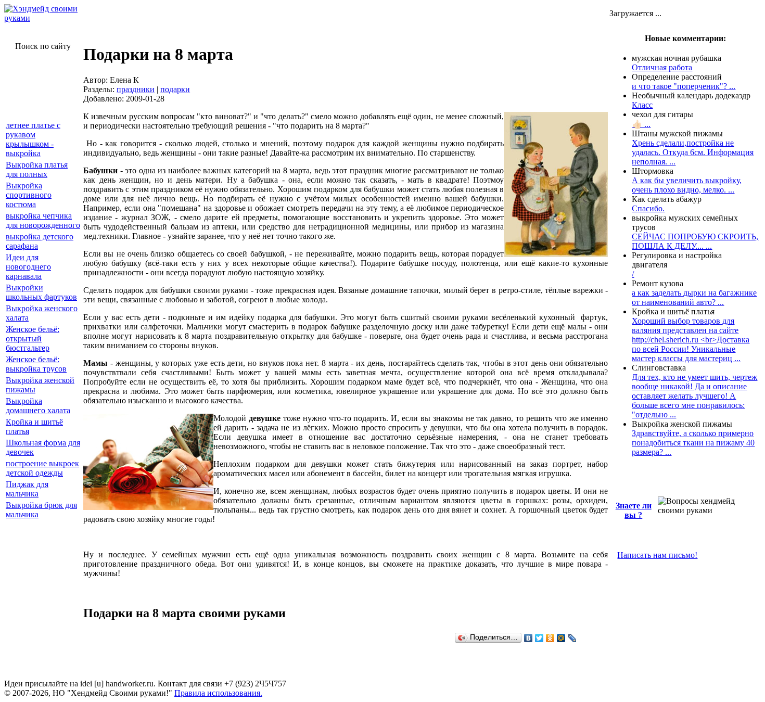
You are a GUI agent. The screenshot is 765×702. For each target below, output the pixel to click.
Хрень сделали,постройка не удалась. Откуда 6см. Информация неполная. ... (693, 152)
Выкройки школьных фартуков (41, 292)
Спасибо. (648, 208)
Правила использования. (218, 692)
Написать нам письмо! (657, 555)
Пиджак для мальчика (27, 489)
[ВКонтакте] (528, 638)
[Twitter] (539, 638)
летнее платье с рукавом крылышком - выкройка (33, 139)
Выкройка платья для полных (37, 169)
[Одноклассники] (550, 638)
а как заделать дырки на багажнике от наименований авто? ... (694, 297)
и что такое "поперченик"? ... (683, 86)
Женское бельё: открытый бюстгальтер (32, 338)
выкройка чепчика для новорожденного (43, 220)
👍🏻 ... (641, 124)
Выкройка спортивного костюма (29, 195)
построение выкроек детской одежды (42, 468)
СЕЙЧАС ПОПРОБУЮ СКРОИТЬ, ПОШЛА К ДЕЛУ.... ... (695, 241)
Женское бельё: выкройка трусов (36, 364)
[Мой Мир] (561, 638)
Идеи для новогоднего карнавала (28, 266)
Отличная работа (662, 67)
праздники (136, 89)
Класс (642, 104)
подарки (175, 89)
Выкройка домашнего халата (38, 406)
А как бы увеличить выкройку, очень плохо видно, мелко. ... (687, 185)
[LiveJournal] (572, 638)
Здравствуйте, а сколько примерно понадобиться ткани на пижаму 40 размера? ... (693, 442)
